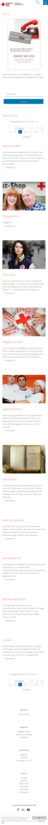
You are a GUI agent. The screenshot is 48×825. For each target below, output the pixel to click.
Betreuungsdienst (14, 599)
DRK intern (24, 792)
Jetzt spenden (24, 714)
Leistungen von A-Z (24, 760)
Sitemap (24, 780)
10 (36, 131)
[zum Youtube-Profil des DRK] (28, 809)
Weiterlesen (10, 167)
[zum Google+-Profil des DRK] (23, 809)
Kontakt (24, 778)
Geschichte (9, 479)
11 (42, 131)
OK (39, 818)
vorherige (19, 128)
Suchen (23, 101)
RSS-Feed (24, 789)
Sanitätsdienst (11, 558)
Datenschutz (24, 783)
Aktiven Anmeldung (24, 734)
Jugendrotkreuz (12, 409)
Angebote (24, 754)
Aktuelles (24, 757)
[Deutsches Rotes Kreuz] (7, 5)
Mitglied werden (12, 342)
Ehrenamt (8, 275)
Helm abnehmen (13, 520)
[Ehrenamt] (24, 254)
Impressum (24, 786)
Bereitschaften (11, 146)
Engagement (10, 216)
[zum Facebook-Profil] (18, 809)
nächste (26, 136)
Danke (6, 640)
